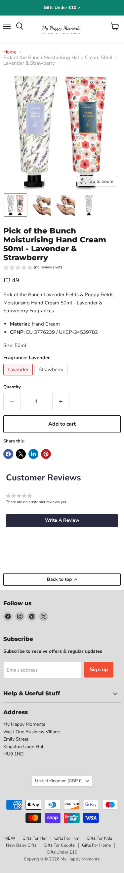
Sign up (99, 669)
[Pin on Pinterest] (46, 454)
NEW (10, 838)
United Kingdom (59, 781)
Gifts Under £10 (62, 852)
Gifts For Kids (99, 838)
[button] (15, 205)
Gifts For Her (34, 838)
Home (10, 52)
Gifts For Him (66, 838)
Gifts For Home (96, 845)
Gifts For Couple (59, 845)
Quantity (12, 387)
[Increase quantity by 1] (61, 401)
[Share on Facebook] (8, 454)
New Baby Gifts (21, 845)
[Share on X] (21, 454)
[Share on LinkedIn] (33, 454)
